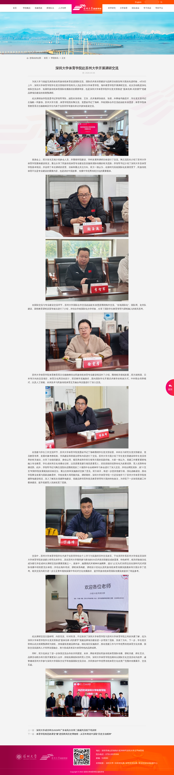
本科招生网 (119, 763)
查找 (161, 2)
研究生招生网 (131, 763)
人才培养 (62, 8)
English (138, 2)
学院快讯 (54, 58)
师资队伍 (50, 8)
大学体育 (123, 8)
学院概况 (26, 8)
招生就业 (135, 8)
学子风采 (147, 8)
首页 (15, 8)
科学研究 (112, 8)
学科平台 (159, 8)
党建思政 (38, 8)
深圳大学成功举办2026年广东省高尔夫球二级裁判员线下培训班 (66, 730)
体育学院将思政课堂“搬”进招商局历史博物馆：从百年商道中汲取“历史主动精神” (74, 734)
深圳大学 (110, 763)
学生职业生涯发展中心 (148, 763)
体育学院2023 (87, 9)
